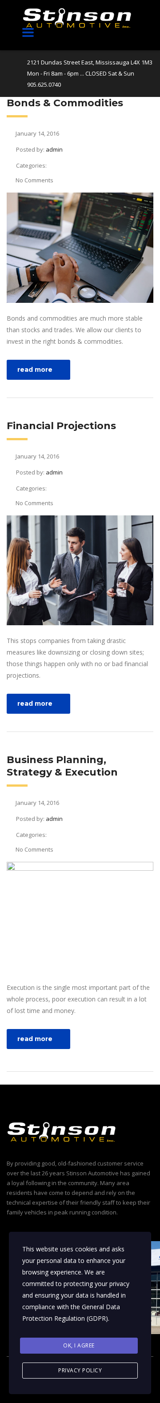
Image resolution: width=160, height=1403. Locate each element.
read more (34, 370)
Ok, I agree (79, 1345)
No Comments (34, 180)
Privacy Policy (80, 1370)
